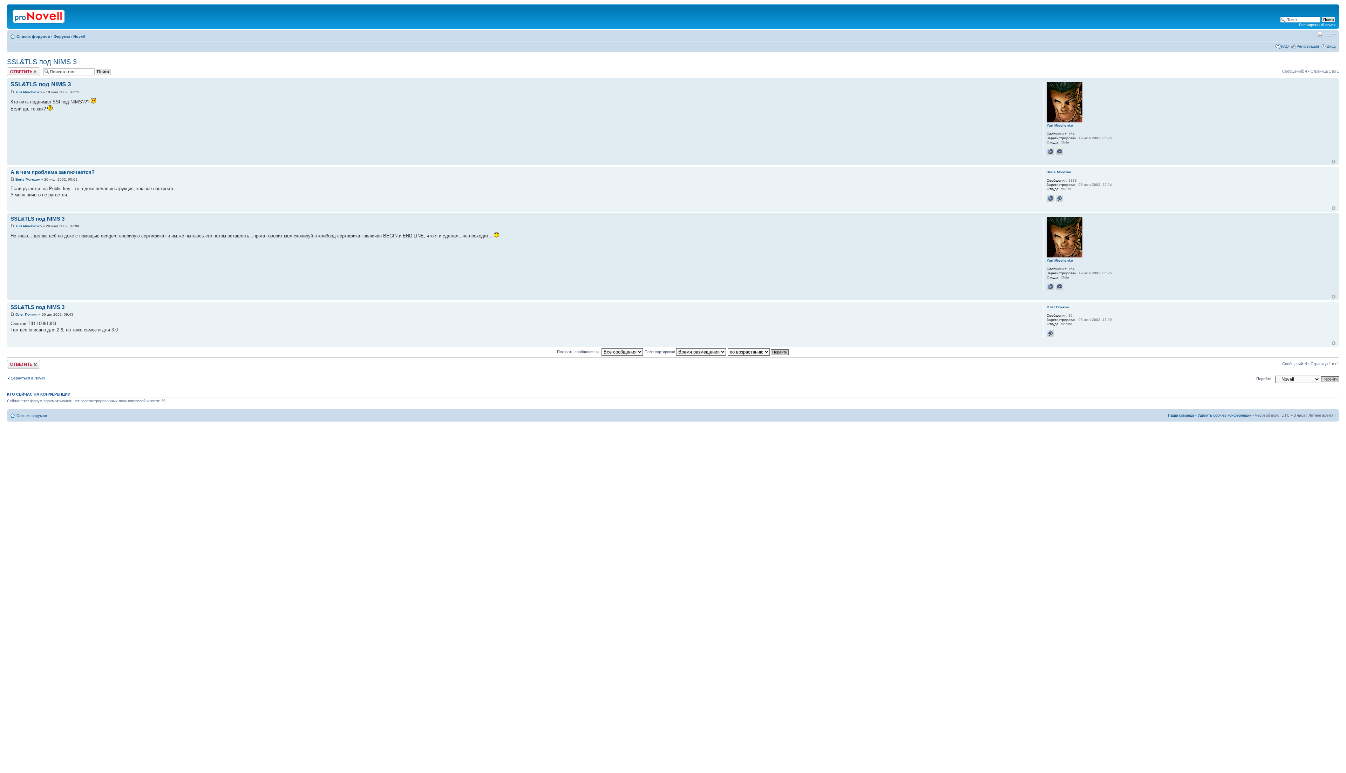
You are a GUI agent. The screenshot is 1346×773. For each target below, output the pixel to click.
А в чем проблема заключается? (53, 172)
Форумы (62, 36)
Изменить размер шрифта (1330, 35)
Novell (79, 36)
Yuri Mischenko (28, 92)
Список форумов (33, 36)
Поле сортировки (660, 352)
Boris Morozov (27, 179)
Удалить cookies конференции (1224, 415)
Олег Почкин (26, 314)
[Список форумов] (39, 15)
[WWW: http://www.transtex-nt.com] (1050, 198)
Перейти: (1264, 379)
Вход (1331, 46)
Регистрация (1308, 46)
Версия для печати (1320, 35)
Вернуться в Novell (28, 378)
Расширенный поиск (1317, 25)
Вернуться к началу (1333, 161)
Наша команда (1181, 415)
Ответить (15, 69)
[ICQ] (1059, 151)
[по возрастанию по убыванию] (758, 352)
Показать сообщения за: (579, 352)
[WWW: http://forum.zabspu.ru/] (1050, 151)
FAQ (1285, 46)
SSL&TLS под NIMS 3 (42, 62)
